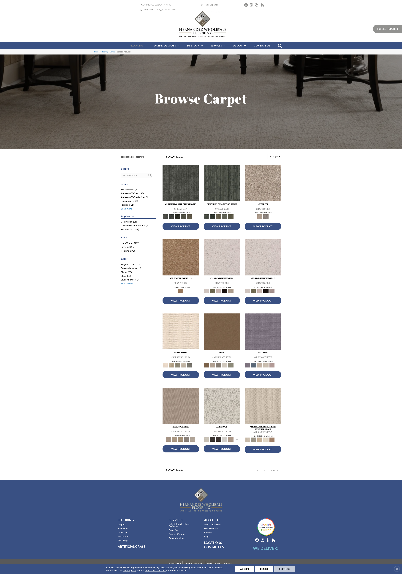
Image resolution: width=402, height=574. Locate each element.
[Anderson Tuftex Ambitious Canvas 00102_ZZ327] (222, 406)
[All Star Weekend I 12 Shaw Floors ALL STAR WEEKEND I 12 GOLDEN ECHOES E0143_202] (181, 258)
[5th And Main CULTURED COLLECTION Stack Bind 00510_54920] (222, 184)
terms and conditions (155, 570)
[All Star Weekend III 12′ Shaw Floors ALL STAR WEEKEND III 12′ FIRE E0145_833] (263, 258)
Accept (244, 569)
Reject (264, 569)
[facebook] (246, 5)
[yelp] (257, 5)
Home (97, 52)
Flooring (104, 52)
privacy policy (129, 570)
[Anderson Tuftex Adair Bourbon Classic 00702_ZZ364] (222, 332)
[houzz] (263, 5)
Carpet (112, 52)
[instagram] (252, 5)
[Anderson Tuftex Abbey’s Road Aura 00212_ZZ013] (181, 332)
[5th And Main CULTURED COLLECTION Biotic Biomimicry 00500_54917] (181, 184)
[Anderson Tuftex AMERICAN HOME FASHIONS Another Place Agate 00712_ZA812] (263, 406)
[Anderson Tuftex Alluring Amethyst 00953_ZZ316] (263, 332)
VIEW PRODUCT (180, 226)
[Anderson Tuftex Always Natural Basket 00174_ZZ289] (181, 406)
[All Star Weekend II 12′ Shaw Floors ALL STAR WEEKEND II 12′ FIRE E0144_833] (222, 258)
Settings (284, 569)
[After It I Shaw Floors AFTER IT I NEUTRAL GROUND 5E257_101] (263, 184)
